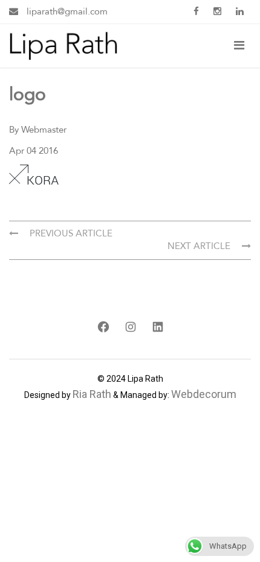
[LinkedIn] (157, 326)
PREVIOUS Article (69, 233)
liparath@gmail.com (66, 11)
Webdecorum (203, 394)
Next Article (200, 246)
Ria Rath (92, 394)
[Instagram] (130, 326)
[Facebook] (103, 326)
